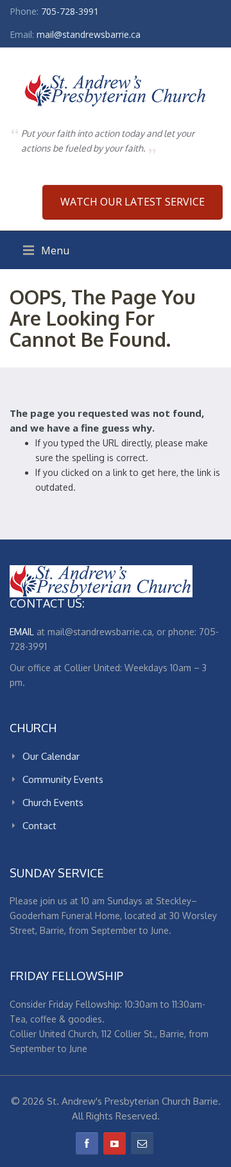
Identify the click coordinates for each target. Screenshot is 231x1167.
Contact (39, 826)
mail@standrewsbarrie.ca (89, 34)
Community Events (62, 779)
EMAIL (22, 631)
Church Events (52, 802)
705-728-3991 (70, 11)
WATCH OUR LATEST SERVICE (132, 202)
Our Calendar (51, 756)
